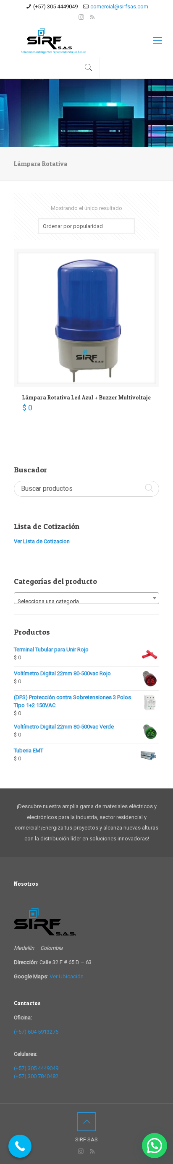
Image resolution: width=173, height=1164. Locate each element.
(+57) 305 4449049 (55, 6)
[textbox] (86, 601)
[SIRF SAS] (86, 40)
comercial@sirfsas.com (119, 6)
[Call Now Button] (19, 1146)
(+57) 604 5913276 (36, 1032)
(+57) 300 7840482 (36, 1076)
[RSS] (92, 17)
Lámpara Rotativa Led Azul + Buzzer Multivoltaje (86, 397)
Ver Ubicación (67, 976)
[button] (154, 1145)
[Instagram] (81, 17)
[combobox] (86, 598)
